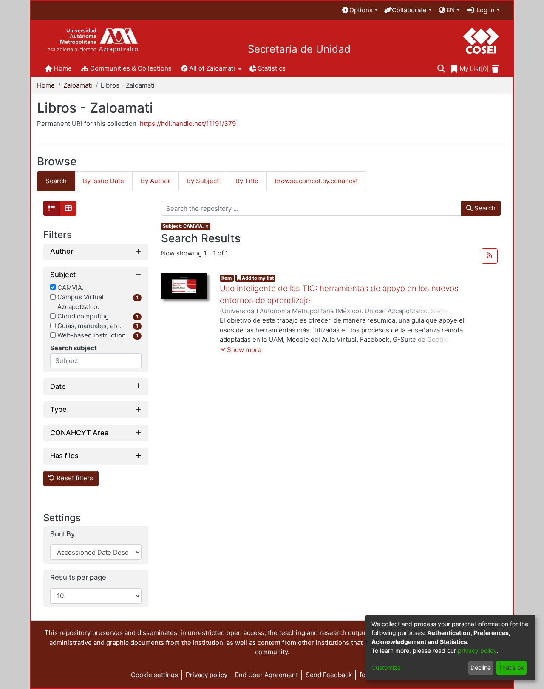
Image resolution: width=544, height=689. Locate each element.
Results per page (78, 577)
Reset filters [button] (74, 478)
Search (484, 208)
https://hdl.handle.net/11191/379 (188, 123)
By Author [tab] (155, 181)
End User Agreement (266, 675)
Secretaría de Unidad (299, 49)
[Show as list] (51, 208)
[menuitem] (359, 10)
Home (46, 85)
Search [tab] (56, 181)
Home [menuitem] (63, 68)
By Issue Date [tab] (103, 181)
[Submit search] (441, 69)
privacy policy (477, 650)
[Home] (91, 40)
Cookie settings (154, 675)
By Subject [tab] (203, 181)
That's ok (511, 667)
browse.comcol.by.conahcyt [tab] (316, 181)
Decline (480, 667)
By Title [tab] (246, 181)
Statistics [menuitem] (272, 68)
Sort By (62, 534)
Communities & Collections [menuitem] (131, 68)
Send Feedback (329, 675)
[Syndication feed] (490, 256)
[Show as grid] (68, 208)
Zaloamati (77, 85)
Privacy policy (206, 675)
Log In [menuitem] (485, 10)
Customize (386, 667)
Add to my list (257, 278)
